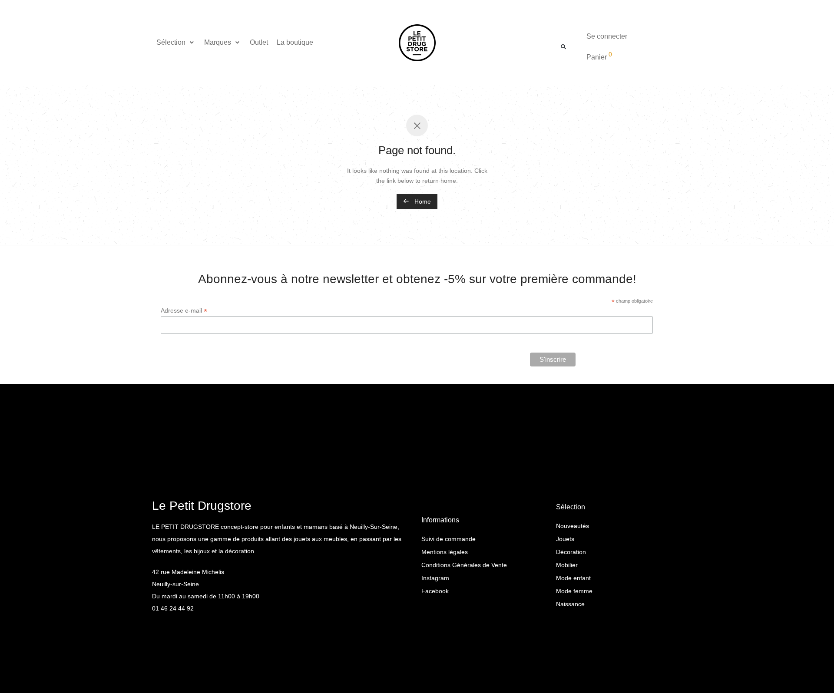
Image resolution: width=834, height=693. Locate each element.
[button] (176, 42)
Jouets (565, 538)
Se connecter (606, 36)
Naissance (570, 604)
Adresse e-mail (184, 311)
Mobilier (567, 564)
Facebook (435, 590)
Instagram (435, 577)
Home (422, 201)
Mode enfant (573, 577)
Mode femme (574, 590)
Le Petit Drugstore (202, 505)
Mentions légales (444, 551)
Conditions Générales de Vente (464, 564)
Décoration (571, 551)
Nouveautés (572, 525)
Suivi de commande (448, 538)
